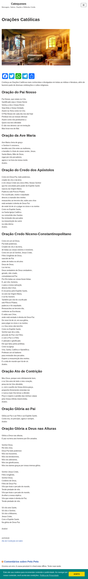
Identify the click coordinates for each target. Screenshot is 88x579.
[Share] (31, 76)
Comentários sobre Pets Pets (21, 561)
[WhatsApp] (18, 76)
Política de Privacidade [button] (49, 575)
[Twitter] (11, 76)
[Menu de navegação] (83, 5)
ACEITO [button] (77, 574)
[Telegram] (25, 76)
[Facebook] (5, 76)
